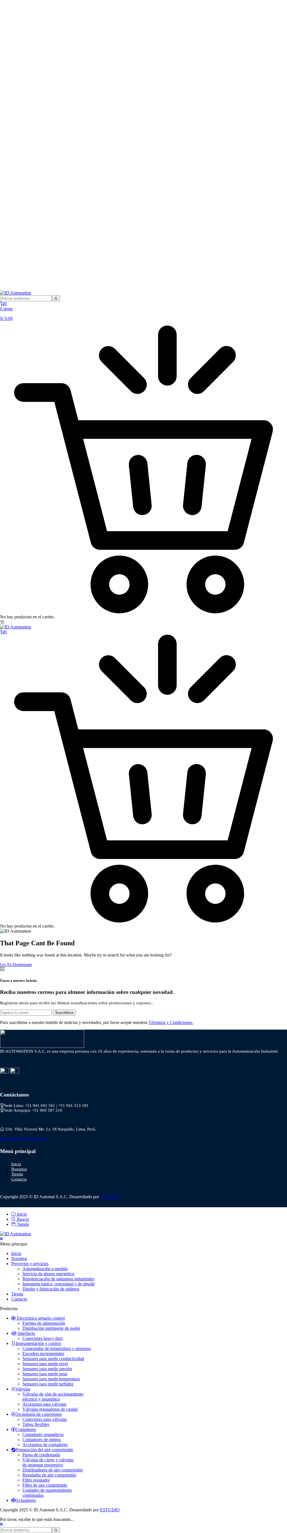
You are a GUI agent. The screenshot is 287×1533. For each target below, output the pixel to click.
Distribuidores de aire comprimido (52, 1470)
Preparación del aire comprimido (44, 1449)
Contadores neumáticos (43, 1434)
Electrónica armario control (40, 1318)
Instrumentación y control (38, 1343)
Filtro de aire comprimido (44, 1485)
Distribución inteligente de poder (51, 1328)
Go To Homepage (16, 964)
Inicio (16, 1164)
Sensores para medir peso (44, 1373)
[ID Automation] (15, 292)
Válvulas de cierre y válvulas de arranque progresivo (47, 1462)
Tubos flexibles (35, 1424)
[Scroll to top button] (278, 1507)
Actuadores (26, 1500)
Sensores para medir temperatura (51, 1378)
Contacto (19, 1179)
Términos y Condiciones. (171, 1022)
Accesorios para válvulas (44, 1404)
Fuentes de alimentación (43, 1323)
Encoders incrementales (43, 1353)
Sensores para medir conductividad (53, 1358)
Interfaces (26, 1333)
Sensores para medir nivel (45, 1363)
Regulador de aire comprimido (49, 1475)
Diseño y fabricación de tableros (50, 1288)
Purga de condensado (41, 1454)
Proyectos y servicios (29, 1263)
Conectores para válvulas (44, 1419)
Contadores (26, 1429)
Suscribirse (64, 1012)
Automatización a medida (45, 1268)
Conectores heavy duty (42, 1338)
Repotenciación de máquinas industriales (58, 1278)
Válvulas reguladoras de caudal (50, 1409)
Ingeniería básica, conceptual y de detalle (58, 1283)
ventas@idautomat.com (25, 1138)
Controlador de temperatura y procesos (56, 1348)
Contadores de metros (41, 1439)
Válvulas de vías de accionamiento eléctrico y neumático (53, 1396)
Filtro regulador (36, 1480)
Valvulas (22, 1389)
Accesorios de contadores (45, 1444)
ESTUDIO (110, 1196)
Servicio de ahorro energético (48, 1273)
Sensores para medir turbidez (47, 1383)
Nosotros (19, 1169)
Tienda (17, 1174)
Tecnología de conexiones (39, 1414)
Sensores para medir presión (47, 1368)
